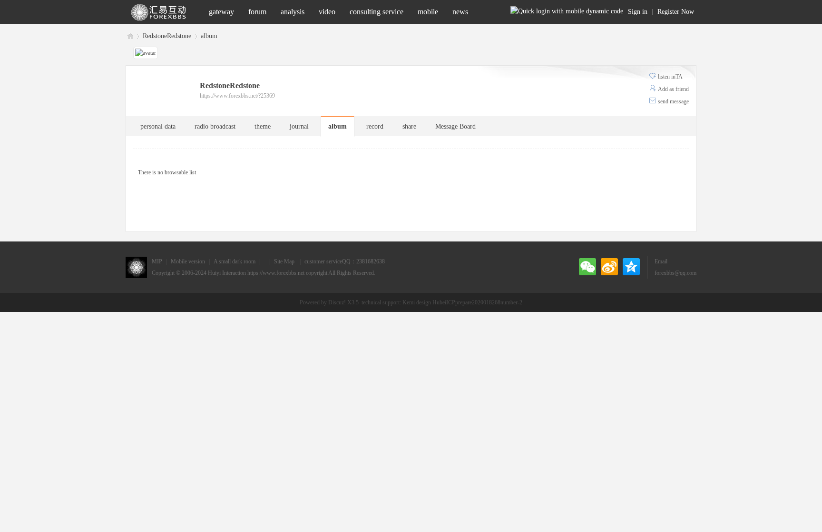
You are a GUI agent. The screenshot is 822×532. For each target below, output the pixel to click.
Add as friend (673, 89)
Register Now (675, 11)
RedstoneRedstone (167, 36)
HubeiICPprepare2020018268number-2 (477, 302)
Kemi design (416, 302)
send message (673, 101)
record (374, 126)
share (409, 126)
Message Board (455, 126)
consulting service (376, 12)
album (209, 36)
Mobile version (188, 261)
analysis (292, 12)
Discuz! (337, 302)
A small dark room (234, 261)
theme (262, 126)
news (460, 12)
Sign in (637, 11)
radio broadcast (215, 126)
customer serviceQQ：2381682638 (344, 261)
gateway (221, 12)
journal (299, 126)
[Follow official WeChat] (587, 266)
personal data (158, 126)
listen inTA (670, 76)
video (327, 12)
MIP (157, 261)
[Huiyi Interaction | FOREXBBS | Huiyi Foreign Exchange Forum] (164, 12)
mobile (428, 12)
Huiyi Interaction (227, 273)
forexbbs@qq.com (675, 273)
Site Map (284, 261)
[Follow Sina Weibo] (609, 266)
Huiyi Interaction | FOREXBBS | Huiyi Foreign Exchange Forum (129, 35)
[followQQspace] (631, 266)
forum (257, 12)
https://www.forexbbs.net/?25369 (237, 95)
